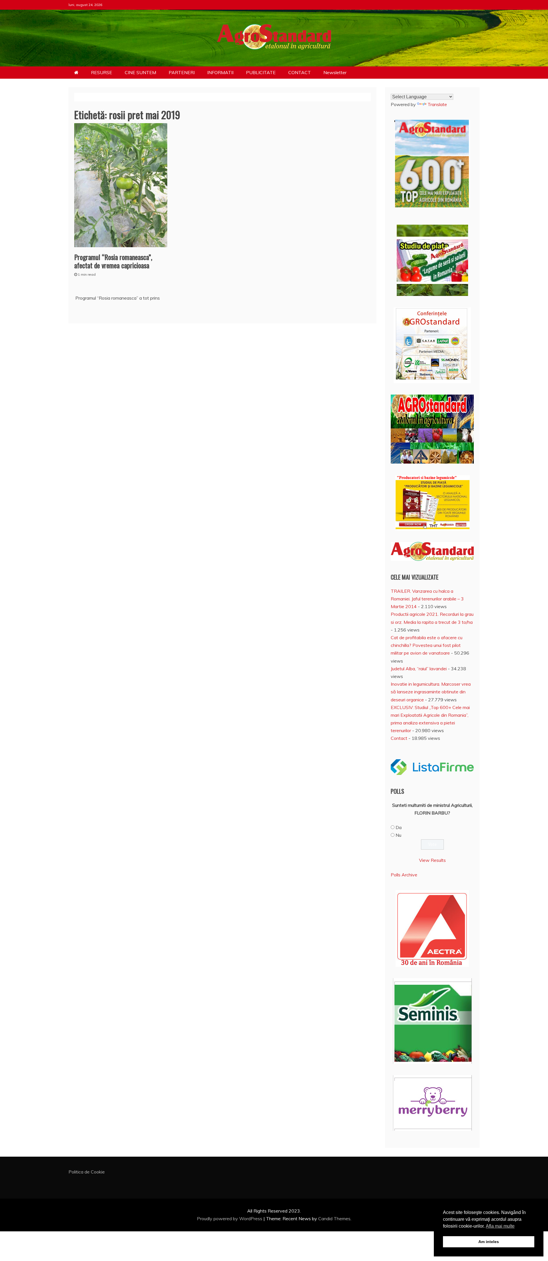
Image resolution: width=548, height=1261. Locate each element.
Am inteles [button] (488, 1241)
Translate (437, 104)
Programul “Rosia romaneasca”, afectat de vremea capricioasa (113, 261)
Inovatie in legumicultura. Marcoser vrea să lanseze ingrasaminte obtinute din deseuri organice (431, 691)
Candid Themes (334, 1218)
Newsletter (334, 72)
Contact (399, 738)
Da (399, 827)
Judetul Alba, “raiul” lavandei (419, 668)
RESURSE (101, 72)
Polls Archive (404, 875)
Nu (398, 835)
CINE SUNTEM (140, 72)
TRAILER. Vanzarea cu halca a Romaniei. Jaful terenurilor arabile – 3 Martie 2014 (427, 598)
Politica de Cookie (86, 1172)
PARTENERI (182, 72)
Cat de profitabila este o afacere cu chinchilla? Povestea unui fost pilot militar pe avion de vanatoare (426, 645)
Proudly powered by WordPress (230, 1218)
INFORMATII (220, 72)
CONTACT (299, 72)
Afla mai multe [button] (500, 1226)
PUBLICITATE (261, 72)
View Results (432, 860)
